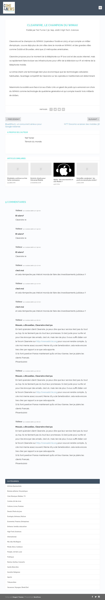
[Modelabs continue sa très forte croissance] (17, 169)
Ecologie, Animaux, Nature (16, 516)
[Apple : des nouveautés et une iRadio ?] (64, 170)
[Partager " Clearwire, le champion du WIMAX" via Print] (63, 109)
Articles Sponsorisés (14, 486)
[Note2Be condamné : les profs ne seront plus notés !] (87, 169)
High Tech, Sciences (70, 30)
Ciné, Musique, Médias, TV (16, 496)
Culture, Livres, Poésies (15, 506)
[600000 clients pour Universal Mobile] (40, 169)
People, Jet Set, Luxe (14, 552)
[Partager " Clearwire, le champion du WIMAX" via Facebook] (51, 109)
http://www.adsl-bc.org (46, 341)
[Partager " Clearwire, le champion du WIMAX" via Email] (59, 109)
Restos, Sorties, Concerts (16, 562)
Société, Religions (13, 572)
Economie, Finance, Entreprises (18, 521)
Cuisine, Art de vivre (14, 501)
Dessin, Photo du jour (14, 511)
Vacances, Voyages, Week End (17, 587)
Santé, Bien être (13, 567)
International (11, 537)
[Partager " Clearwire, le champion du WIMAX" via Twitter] (55, 109)
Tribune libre (11, 582)
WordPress (37, 597)
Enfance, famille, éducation (17, 526)
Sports (9, 577)
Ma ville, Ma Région (14, 542)
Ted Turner (41, 30)
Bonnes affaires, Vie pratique (17, 491)
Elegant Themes (18, 597)
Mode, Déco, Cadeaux (15, 547)
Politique (10, 557)
